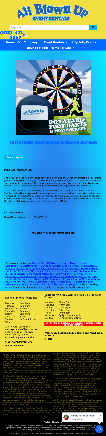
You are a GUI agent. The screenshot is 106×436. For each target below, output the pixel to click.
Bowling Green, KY (48, 281)
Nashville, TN (49, 274)
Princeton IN (41, 279)
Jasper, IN (27, 271)
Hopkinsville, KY (90, 268)
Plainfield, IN (57, 276)
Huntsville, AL (13, 271)
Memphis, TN (67, 281)
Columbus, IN (75, 266)
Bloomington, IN (79, 263)
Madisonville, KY (73, 271)
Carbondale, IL (13, 266)
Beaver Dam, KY (41, 263)
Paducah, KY (30, 276)
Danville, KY (90, 266)
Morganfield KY (57, 279)
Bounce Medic (37, 47)
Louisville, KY (56, 271)
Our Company (27, 42)
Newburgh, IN (83, 274)
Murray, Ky (31, 281)
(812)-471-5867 (12, 35)
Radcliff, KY (71, 276)
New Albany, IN (65, 274)
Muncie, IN (35, 274)
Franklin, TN (56, 268)
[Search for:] (50, 27)
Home (10, 42)
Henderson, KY (36, 284)
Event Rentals (54, 42)
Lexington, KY (16, 281)
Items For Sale (61, 47)
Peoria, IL (44, 276)
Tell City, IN (85, 276)
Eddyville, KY (12, 268)
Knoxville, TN (41, 271)
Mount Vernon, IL (18, 274)
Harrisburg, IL (72, 268)
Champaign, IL (70, 284)
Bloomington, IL (60, 263)
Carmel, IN (61, 266)
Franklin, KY (42, 268)
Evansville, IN (27, 268)
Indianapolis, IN (84, 281)
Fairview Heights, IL (16, 284)
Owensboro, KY (13, 276)
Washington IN (75, 279)
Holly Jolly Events (83, 42)
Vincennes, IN (24, 279)
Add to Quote (16, 157)
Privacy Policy (90, 433)
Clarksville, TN (53, 284)
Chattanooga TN (32, 266)
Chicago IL (48, 266)
